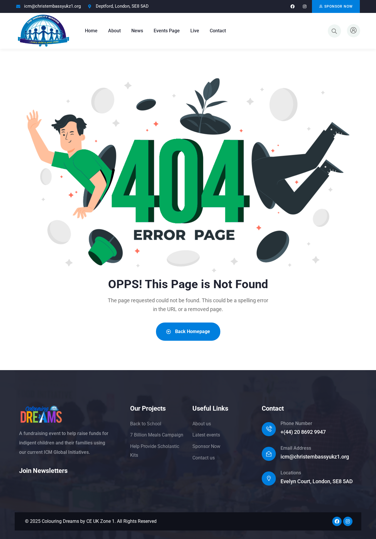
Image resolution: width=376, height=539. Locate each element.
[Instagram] (304, 6)
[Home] (43, 31)
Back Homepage (192, 331)
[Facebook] (292, 6)
